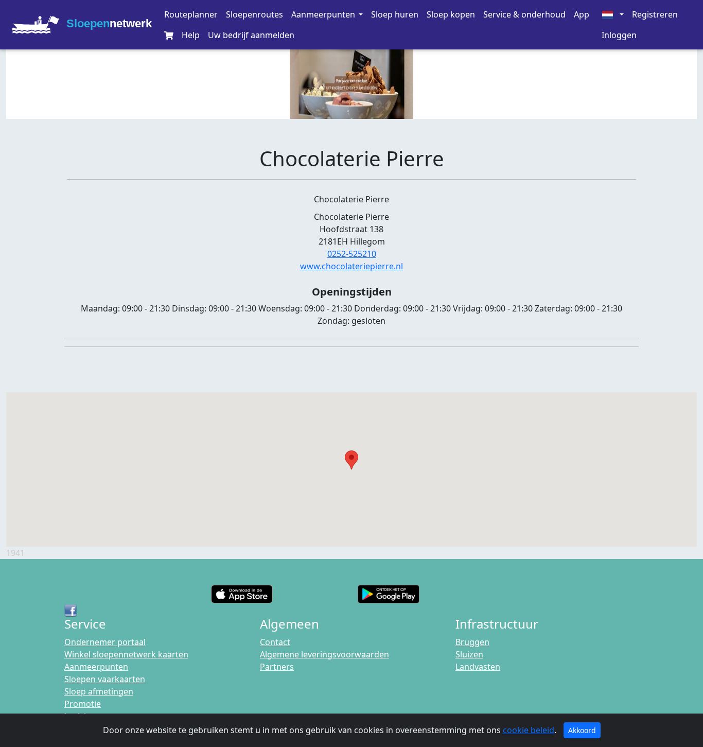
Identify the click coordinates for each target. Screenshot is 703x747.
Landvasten (477, 666)
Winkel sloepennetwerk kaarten (126, 654)
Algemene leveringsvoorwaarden (324, 654)
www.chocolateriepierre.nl (351, 266)
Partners (277, 666)
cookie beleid (528, 730)
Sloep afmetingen (98, 691)
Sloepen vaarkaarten (104, 679)
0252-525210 (351, 253)
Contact (275, 642)
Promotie (82, 703)
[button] (326, 14)
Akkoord (582, 730)
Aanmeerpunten (96, 666)
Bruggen (472, 642)
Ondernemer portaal (105, 642)
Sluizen (469, 654)
